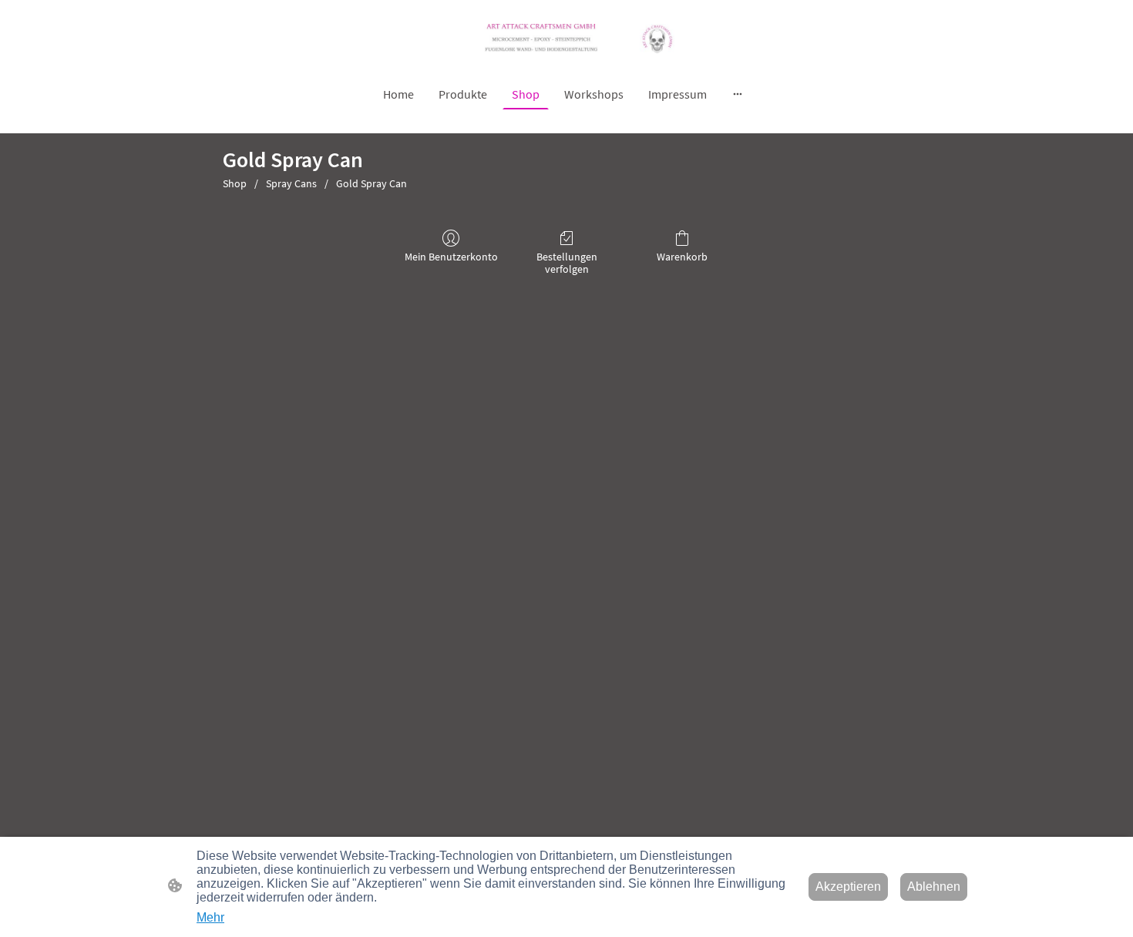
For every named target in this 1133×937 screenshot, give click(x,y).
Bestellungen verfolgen (566, 263)
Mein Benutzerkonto (451, 257)
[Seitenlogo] (566, 38)
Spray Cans (291, 183)
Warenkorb (682, 257)
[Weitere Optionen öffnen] (737, 94)
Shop (235, 183)
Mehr (210, 917)
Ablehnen (933, 886)
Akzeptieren (848, 886)
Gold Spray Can (371, 183)
